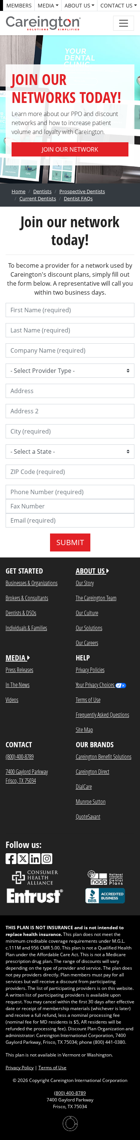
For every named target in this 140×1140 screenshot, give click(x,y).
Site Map (84, 729)
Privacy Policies (90, 670)
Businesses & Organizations (31, 583)
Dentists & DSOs (21, 613)
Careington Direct (92, 771)
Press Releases (19, 670)
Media (46, 5)
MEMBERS (19, 5)
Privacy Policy (20, 1067)
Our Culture (87, 613)
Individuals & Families (26, 628)
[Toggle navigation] (123, 23)
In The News (17, 684)
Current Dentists (37, 198)
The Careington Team (96, 598)
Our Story (85, 583)
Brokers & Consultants (27, 598)
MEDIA (16, 658)
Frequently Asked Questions (102, 714)
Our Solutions (89, 628)
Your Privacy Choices (95, 684)
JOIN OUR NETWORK (70, 149)
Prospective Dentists (82, 191)
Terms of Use (88, 699)
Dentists (42, 191)
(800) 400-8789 (20, 756)
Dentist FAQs (78, 198)
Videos (12, 699)
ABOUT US (91, 571)
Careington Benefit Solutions (103, 756)
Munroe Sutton (91, 801)
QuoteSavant (88, 816)
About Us (77, 5)
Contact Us (116, 5)
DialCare (84, 786)
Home (18, 191)
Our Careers (87, 643)
